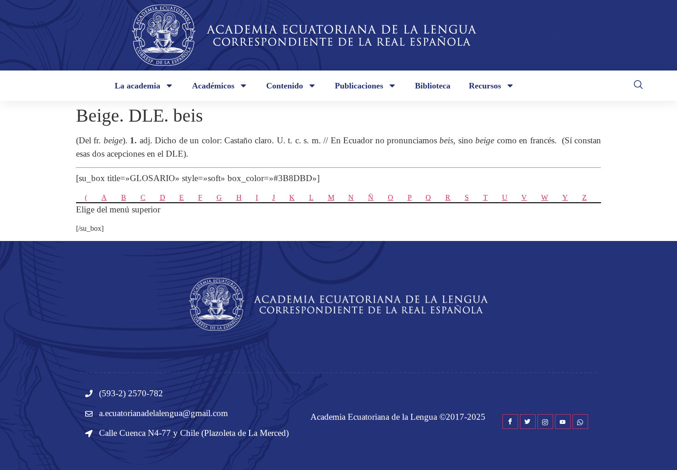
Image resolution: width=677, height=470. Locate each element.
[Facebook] (510, 421)
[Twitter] (528, 421)
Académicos (213, 85)
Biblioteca (432, 85)
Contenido (284, 85)
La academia (137, 85)
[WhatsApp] (580, 421)
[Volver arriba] (656, 449)
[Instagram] (545, 421)
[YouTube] (563, 421)
